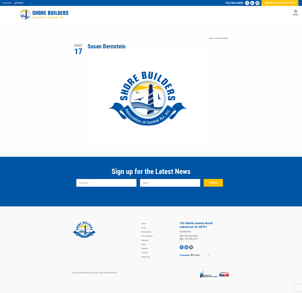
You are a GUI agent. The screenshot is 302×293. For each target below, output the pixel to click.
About (143, 228)
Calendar (145, 240)
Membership (146, 232)
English (20, 3)
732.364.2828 (234, 3)
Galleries (144, 248)
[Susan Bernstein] (147, 98)
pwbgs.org (145, 257)
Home (211, 38)
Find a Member (147, 236)
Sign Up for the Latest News (280, 2)
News (143, 244)
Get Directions (185, 231)
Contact (144, 253)
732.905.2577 (191, 238)
